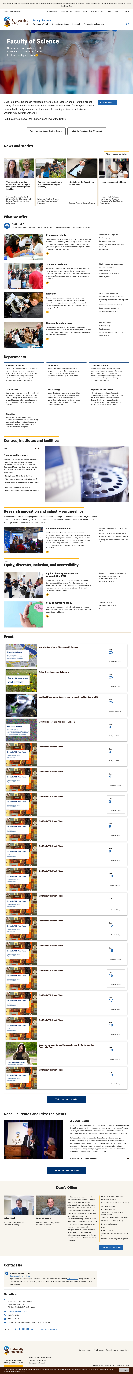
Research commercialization (109, 305)
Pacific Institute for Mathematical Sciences (21, 491)
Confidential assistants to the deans (114, 1203)
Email (85, 11)
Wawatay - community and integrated (114, 1239)
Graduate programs (106, 238)
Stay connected (105, 323)
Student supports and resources (111, 264)
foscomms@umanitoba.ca (17, 1311)
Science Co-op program (108, 241)
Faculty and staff (66, 11)
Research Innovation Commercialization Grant (113, 529)
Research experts (112, 1350)
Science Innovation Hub (107, 311)
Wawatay (102, 249)
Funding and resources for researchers (113, 540)
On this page (107, 102)
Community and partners (94, 24)
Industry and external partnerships (111, 533)
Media (89, 1350)
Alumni (77, 11)
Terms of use (109, 1365)
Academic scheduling (108, 1209)
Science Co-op (106, 1230)
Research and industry (109, 1224)
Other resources (105, 609)
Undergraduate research (108, 308)
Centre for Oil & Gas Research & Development (22, 482)
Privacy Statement (19, 1371)
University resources (106, 606)
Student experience (60, 24)
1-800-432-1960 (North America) (40, 1358)
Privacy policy (98, 1365)
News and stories (97, 11)
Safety (103, 1227)
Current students (51, 11)
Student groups (105, 277)
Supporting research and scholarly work (113, 300)
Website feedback (123, 1365)
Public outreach (105, 329)
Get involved (103, 270)
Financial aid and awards (108, 274)
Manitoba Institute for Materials (17, 487)
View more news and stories (116, 154)
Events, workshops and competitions (112, 537)
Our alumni (103, 335)
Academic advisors (108, 1206)
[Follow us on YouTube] (27, 1328)
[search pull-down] (127, 24)
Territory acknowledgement (12, 11)
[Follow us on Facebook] (19, 1329)
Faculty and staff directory (111, 1247)
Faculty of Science (42, 20)
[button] (35, 448)
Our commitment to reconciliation (111, 573)
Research (76, 24)
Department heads (107, 1200)
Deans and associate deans (111, 1196)
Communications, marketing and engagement (112, 1213)
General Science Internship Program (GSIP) (112, 245)
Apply (117, 11)
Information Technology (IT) (111, 1221)
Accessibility (124, 1350)
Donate (126, 11)
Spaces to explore (105, 267)
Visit (109, 11)
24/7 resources (105, 602)
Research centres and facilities (110, 297)
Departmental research (107, 293)
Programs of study (41, 24)
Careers (82, 1350)
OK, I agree (124, 1370)
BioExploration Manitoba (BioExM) (17, 476)
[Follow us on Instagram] (23, 1329)
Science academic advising (20, 1276)
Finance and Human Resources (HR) (114, 1218)
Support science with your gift (110, 332)
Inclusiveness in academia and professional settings (110, 577)
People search (98, 1350)
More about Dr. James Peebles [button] (83, 1158)
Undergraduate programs (108, 235)
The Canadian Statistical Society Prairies (20, 479)
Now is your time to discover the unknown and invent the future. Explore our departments (25, 52)
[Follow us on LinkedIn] (31, 1328)
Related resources (106, 581)
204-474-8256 (72, 1279)
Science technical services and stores (114, 1234)
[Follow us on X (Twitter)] (15, 1329)
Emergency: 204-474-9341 (38, 1360)
